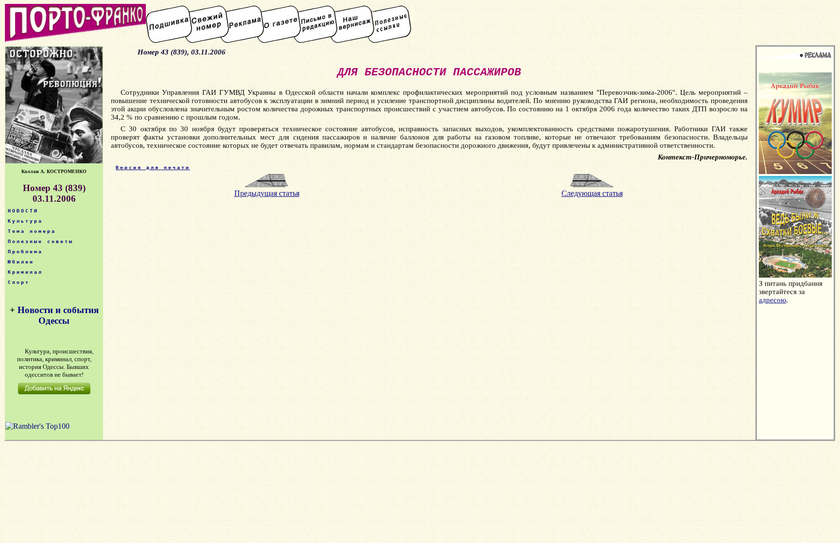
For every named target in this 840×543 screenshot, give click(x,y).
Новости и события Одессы (58, 315)
